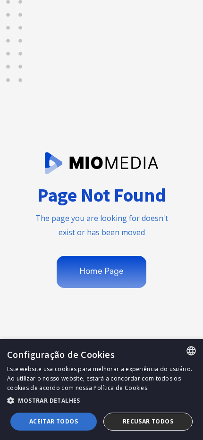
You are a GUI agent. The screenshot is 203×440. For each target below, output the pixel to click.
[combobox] (191, 350)
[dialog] (101, 389)
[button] (101, 401)
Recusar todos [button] (148, 421)
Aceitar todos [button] (53, 421)
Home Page (101, 272)
